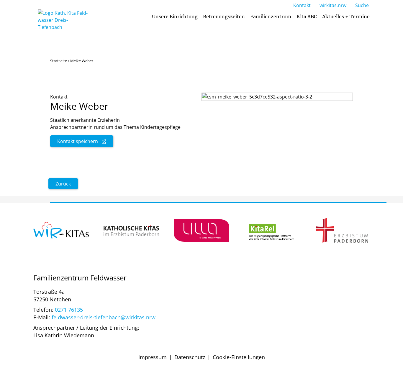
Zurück (63, 183)
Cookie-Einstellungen (239, 357)
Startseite (58, 60)
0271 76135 (68, 309)
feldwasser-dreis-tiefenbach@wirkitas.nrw (103, 317)
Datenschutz (189, 357)
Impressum (152, 357)
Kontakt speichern (77, 141)
